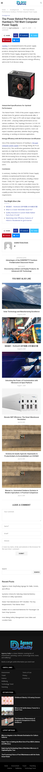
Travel (4, 675)
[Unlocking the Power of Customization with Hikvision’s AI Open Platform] (21, 365)
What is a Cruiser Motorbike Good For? (19, 210)
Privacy (24, 675)
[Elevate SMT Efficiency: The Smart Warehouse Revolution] (21, 401)
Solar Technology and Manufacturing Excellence (22, 312)
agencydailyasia (14, 28)
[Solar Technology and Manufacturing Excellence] (21, 296)
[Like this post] (16, 35)
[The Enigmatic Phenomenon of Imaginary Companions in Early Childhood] (8, 722)
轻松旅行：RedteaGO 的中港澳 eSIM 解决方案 (22, 207)
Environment (6, 672)
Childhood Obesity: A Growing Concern (27, 697)
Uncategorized (14, 10)
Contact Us (26, 678)
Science (4, 678)
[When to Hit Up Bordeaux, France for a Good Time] (8, 711)
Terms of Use (26, 672)
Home (4, 10)
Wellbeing (5, 681)
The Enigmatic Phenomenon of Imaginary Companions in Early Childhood (25, 720)
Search (4, 569)
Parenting (5, 687)
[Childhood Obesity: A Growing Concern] (8, 701)
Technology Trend (7, 684)
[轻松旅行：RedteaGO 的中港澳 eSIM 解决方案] (21, 330)
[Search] (41, 3)
